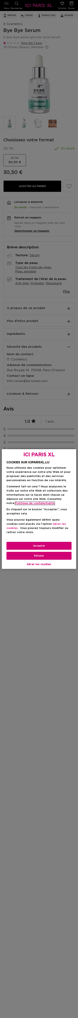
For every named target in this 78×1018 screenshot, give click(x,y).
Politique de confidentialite (34, 503)
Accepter (39, 546)
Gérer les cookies (39, 564)
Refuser (39, 556)
